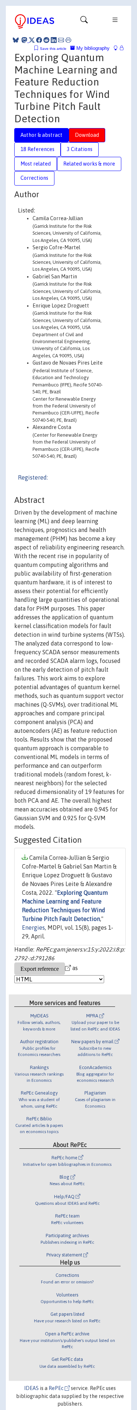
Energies (33, 927)
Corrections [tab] (34, 178)
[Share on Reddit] (46, 40)
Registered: (33, 477)
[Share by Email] (61, 40)
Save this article (53, 49)
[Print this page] (68, 40)
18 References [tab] (37, 149)
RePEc (57, 1388)
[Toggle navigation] (84, 21)
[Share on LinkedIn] (54, 40)
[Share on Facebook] (39, 40)
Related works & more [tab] (89, 164)
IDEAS (31, 1388)
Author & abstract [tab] (41, 135)
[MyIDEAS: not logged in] (118, 48)
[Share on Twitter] (32, 40)
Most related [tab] (35, 164)
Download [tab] (87, 135)
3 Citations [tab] (79, 149)
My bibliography (92, 48)
